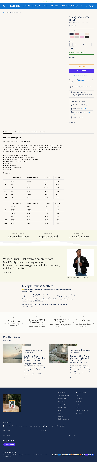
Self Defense (75, 352)
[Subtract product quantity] (70, 60)
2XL (89, 44)
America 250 (28, 350)
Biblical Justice (75, 350)
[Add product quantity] (75, 60)
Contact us (83, 108)
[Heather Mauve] (76, 34)
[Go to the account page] (89, 5)
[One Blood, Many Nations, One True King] (17, 362)
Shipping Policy (63, 398)
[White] (82, 34)
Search (60, 410)
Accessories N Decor (82, 410)
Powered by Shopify (8, 456)
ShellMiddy (73, 23)
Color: (73, 31)
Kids (77, 407)
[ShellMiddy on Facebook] (4, 441)
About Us (61, 416)
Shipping (81, 80)
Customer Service (63, 395)
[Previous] (36, 1)
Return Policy (62, 401)
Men (77, 404)
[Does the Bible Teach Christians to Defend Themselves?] (63, 362)
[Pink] (71, 37)
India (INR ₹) (14, 452)
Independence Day (30, 352)
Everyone (79, 398)
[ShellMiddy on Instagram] (6, 441)
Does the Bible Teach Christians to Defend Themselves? (79, 358)
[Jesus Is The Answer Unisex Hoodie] (80, 262)
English (5, 452)
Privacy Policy (62, 404)
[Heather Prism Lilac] (82, 37)
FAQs (59, 413)
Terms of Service (63, 407)
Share (73, 123)
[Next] (61, 1)
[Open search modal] (86, 5)
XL (84, 44)
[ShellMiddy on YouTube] (14, 441)
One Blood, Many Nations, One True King (34, 357)
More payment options (81, 76)
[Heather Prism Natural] (87, 34)
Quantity (72, 57)
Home (5, 12)
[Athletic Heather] (76, 37)
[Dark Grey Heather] (87, 37)
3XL (72, 48)
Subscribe (72, 435)
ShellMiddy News (63, 419)
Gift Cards (79, 413)
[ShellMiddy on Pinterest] (9, 441)
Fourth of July (38, 350)
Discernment (86, 350)
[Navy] (71, 34)
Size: (71, 41)
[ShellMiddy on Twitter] (11, 441)
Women (78, 401)
